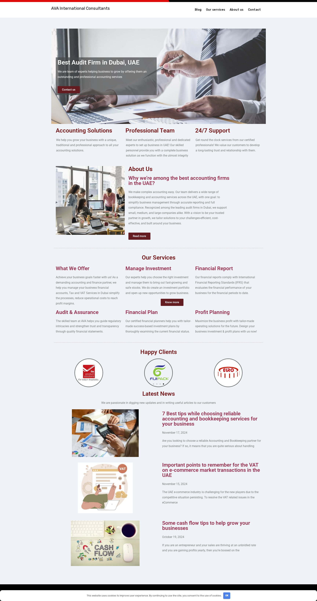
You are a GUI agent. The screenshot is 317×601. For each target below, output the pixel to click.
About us (237, 9)
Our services (215, 9)
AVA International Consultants (80, 8)
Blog (198, 9)
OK (226, 595)
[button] (153, 384)
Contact (254, 9)
